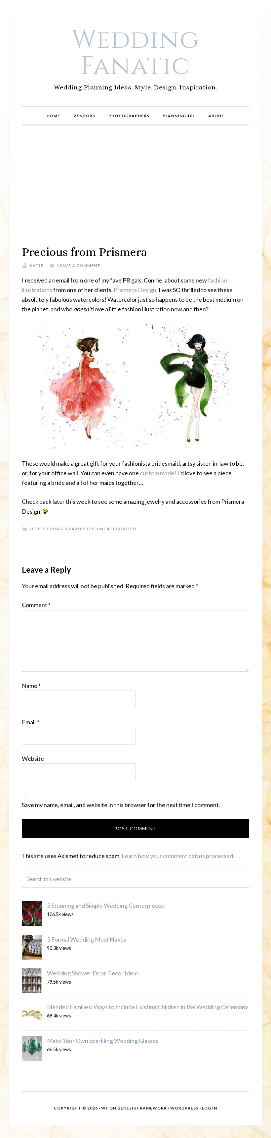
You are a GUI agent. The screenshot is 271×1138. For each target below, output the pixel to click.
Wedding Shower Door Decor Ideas (93, 973)
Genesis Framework (142, 1108)
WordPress (184, 1108)
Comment (36, 604)
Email (30, 722)
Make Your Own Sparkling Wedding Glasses (103, 1040)
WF (104, 1108)
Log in (209, 1108)
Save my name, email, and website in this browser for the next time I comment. (121, 804)
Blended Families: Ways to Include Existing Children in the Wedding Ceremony (147, 1006)
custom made (157, 473)
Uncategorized (116, 528)
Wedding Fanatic (136, 53)
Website (33, 758)
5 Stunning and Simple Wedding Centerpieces (105, 905)
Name (31, 685)
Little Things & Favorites (62, 528)
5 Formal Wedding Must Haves (86, 939)
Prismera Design (135, 289)
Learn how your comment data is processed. (178, 855)
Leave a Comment (78, 265)
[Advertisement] (135, 185)
